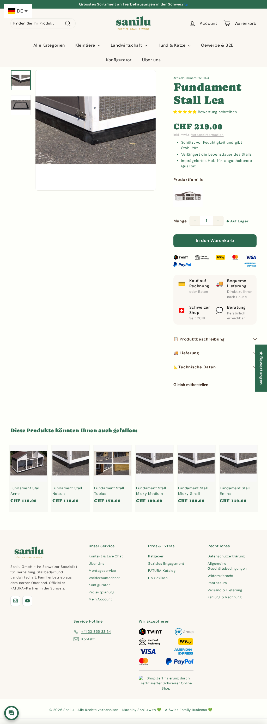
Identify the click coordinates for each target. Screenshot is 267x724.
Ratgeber (156, 556)
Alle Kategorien (49, 45)
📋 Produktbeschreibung (199, 339)
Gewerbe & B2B (217, 45)
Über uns (151, 60)
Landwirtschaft (127, 45)
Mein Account (100, 599)
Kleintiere (85, 45)
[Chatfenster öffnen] (11, 713)
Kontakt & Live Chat (106, 556)
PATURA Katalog (162, 570)
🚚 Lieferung (186, 353)
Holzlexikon (158, 578)
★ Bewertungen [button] (261, 368)
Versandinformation (207, 135)
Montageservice (102, 570)
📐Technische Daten (194, 367)
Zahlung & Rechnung (225, 597)
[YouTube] (27, 601)
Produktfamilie (188, 179)
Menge (180, 221)
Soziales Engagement (166, 563)
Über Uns (97, 563)
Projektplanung (101, 592)
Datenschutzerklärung (226, 556)
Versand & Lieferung (225, 590)
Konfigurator (118, 60)
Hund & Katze (172, 45)
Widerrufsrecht (221, 576)
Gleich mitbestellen (190, 384)
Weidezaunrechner (104, 578)
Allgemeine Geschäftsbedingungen (227, 566)
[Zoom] (95, 130)
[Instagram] (15, 601)
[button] (185, 111)
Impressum (217, 583)
